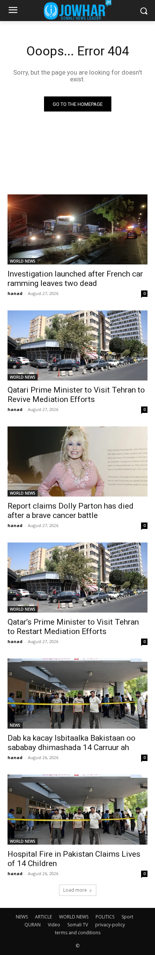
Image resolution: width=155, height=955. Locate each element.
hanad (15, 293)
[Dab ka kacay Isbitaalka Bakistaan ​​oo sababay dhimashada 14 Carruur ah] (77, 694)
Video (54, 924)
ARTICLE (43, 917)
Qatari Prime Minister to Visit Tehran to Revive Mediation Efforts (76, 394)
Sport (127, 917)
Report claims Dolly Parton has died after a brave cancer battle (71, 510)
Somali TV (77, 924)
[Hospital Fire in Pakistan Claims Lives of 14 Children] (77, 810)
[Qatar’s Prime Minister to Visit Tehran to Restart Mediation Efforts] (77, 577)
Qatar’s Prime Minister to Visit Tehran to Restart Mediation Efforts (73, 626)
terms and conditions (77, 932)
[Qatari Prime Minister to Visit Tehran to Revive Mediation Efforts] (77, 345)
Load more (75, 890)
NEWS (15, 725)
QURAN (32, 924)
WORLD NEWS (22, 261)
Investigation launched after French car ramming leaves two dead (75, 278)
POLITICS (105, 917)
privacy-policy (110, 924)
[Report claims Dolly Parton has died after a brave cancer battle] (77, 461)
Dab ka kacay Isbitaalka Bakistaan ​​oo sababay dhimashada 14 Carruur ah (71, 742)
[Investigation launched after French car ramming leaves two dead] (77, 229)
